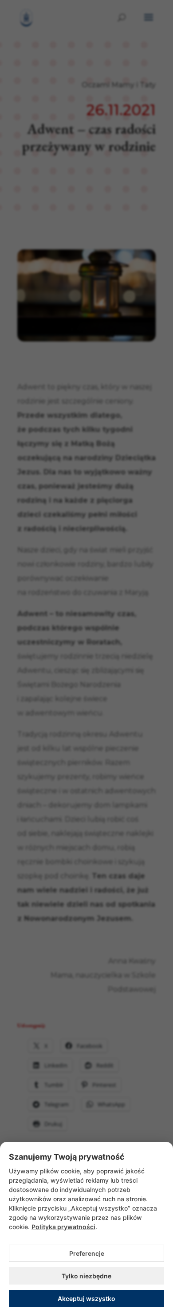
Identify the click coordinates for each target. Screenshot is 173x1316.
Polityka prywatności (63, 1227)
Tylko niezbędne (86, 1276)
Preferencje (86, 1253)
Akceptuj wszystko (86, 1298)
